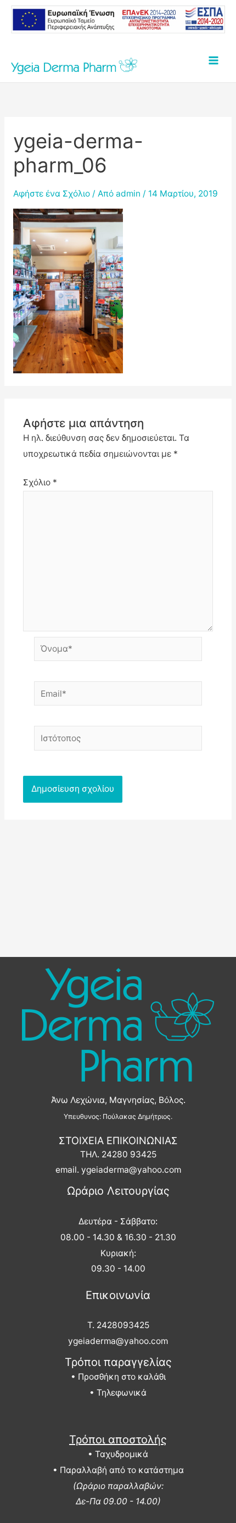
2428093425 (123, 1325)
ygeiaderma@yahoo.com (131, 1169)
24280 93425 (129, 1154)
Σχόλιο (40, 482)
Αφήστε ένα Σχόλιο (51, 193)
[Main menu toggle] (213, 60)
